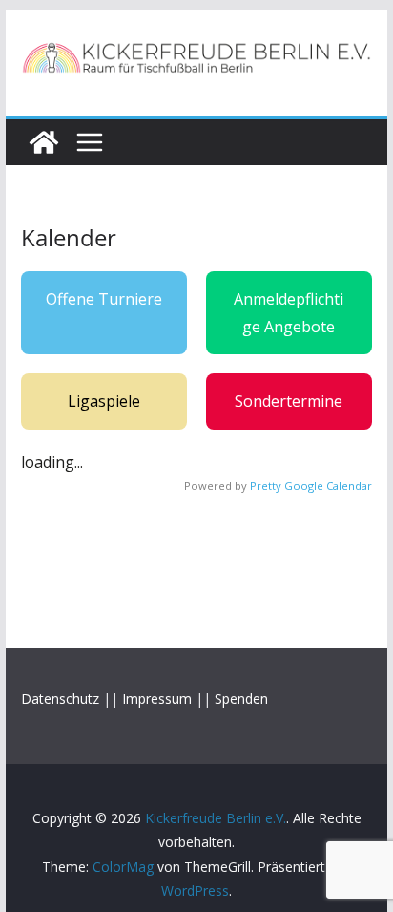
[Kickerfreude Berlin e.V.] (44, 142)
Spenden (241, 698)
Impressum (157, 698)
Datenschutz (60, 698)
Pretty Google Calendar (311, 485)
